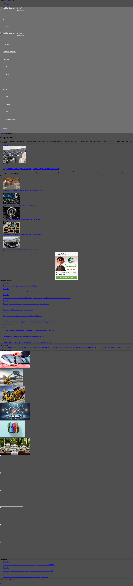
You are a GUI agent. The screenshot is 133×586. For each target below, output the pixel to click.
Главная (2, 133)
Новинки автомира (9, 52)
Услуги (5, 89)
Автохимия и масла (11, 67)
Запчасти (6, 59)
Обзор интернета (11, 119)
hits (1, 347)
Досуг (7, 111)
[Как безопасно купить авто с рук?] (15, 368)
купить (54, 347)
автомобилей (10, 347)
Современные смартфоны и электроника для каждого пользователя (22, 234)
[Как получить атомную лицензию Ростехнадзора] (15, 471)
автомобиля (20, 347)
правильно (98, 347)
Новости (6, 74)
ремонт (119, 347)
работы (114, 347)
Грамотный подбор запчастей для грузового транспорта (19, 205)
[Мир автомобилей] (12, 10)
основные (79, 347)
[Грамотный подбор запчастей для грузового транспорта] (11, 203)
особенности (89, 347)
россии (123, 347)
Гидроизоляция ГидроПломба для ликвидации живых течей (31, 169)
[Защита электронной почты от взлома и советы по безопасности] (11, 218)
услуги (1, 349)
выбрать (45, 347)
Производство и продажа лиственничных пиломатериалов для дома (22, 190)
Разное (5, 96)
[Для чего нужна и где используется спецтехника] (11, 385)
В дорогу (8, 104)
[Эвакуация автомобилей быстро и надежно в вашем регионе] (11, 247)
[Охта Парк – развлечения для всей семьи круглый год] (12, 523)
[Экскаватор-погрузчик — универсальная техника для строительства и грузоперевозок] (12, 402)
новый (62, 347)
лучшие (58, 347)
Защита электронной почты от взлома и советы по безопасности (21, 219)
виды (27, 347)
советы (127, 347)
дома (50, 347)
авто (3, 347)
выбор (38, 347)
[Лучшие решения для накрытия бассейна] (11, 506)
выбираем (33, 347)
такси (131, 347)
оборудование (72, 347)
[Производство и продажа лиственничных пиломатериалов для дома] (11, 189)
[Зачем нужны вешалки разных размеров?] (12, 437)
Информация (10, 81)
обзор (66, 347)
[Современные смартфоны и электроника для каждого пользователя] (11, 233)
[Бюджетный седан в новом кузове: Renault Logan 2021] (15, 558)
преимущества (107, 347)
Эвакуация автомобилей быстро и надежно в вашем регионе (20, 249)
